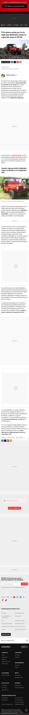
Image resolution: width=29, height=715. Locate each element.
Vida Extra (17, 657)
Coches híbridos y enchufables (6, 616)
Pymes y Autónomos (19, 687)
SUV (3, 620)
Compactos (18, 616)
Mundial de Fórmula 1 (20, 629)
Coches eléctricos (19, 613)
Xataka (3, 655)
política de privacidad (20, 587)
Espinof (16, 667)
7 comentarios (6, 62)
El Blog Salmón (18, 685)
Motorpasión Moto (19, 677)
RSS (24, 597)
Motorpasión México (19, 704)
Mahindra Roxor (17, 155)
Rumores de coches (7, 623)
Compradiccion (5, 689)
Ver (15, 508)
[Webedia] (6, 648)
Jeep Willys (20, 437)
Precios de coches (20, 623)
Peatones (9, 25)
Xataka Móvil (4, 657)
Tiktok (6, 600)
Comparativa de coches (8, 626)
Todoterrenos (11, 437)
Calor (26, 25)
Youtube (14, 597)
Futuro (3, 629)
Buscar (27, 640)
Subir (23, 646)
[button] (11, 75)
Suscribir (24, 584)
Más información (22, 713)
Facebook (12, 62)
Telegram (20, 597)
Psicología (16, 25)
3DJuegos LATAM (19, 697)
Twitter (15, 62)
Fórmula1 (4, 613)
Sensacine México (19, 700)
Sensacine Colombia (19, 702)
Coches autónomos (20, 626)
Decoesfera (4, 687)
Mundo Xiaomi (5, 663)
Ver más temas (6, 634)
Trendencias (4, 685)
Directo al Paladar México (7, 704)
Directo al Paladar (5, 675)
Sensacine (17, 665)
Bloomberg (19, 206)
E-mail (20, 62)
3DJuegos (17, 655)
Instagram (17, 597)
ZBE (21, 25)
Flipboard (17, 62)
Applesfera (4, 659)
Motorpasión (17, 675)
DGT (4, 25)
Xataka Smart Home (6, 661)
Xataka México (5, 697)
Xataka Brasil (5, 700)
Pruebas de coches (20, 620)
